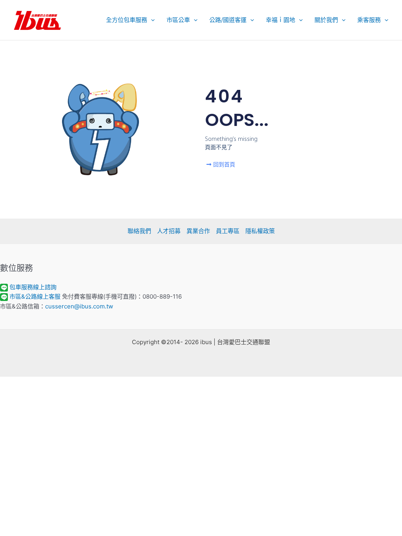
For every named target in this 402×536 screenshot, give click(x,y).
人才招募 (169, 231)
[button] (151, 20)
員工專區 (227, 231)
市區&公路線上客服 (34, 296)
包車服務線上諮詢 (33, 287)
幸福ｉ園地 (280, 20)
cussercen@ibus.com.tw (79, 306)
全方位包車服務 (126, 20)
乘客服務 (369, 20)
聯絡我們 (139, 231)
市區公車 (178, 20)
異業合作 (198, 231)
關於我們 (326, 20)
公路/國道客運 (228, 20)
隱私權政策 (260, 231)
